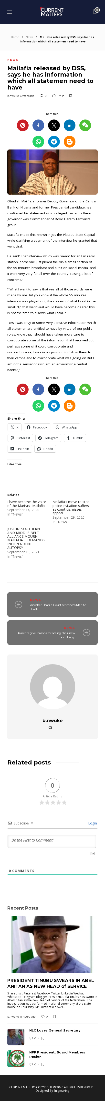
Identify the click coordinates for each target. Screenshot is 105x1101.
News (29, 37)
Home (15, 37)
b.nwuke (13, 96)
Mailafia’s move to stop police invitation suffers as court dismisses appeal (71, 507)
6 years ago (27, 96)
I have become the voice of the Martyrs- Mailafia (26, 503)
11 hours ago (27, 1016)
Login (92, 823)
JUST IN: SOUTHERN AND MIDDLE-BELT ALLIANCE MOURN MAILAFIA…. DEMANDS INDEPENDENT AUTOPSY (26, 538)
